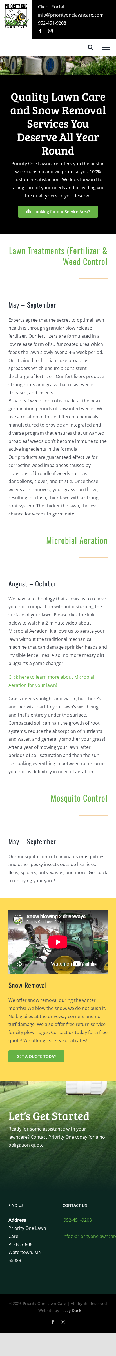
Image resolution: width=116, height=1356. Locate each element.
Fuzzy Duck (70, 1310)
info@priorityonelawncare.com (71, 15)
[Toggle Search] (90, 47)
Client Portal (51, 7)
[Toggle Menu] (106, 47)
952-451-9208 (52, 23)
